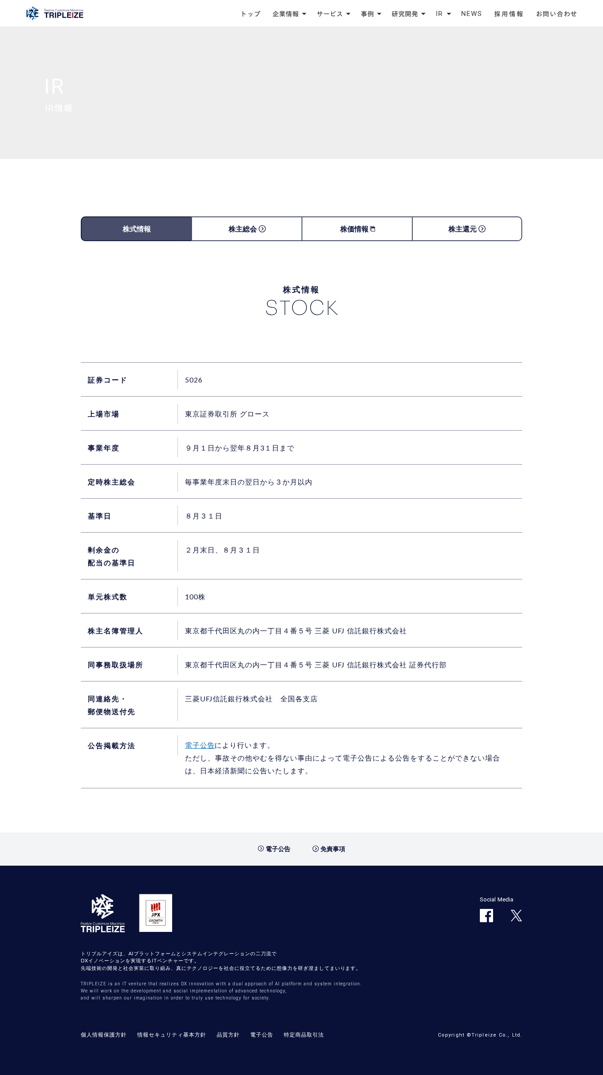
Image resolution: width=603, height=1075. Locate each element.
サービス (330, 14)
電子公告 (200, 745)
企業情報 (285, 14)
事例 (367, 14)
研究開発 (405, 14)
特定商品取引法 (304, 1034)
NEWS (471, 14)
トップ (250, 14)
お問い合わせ (557, 14)
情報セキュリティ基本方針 (171, 1034)
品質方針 (228, 1034)
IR (440, 14)
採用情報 (509, 14)
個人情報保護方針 (104, 1034)
